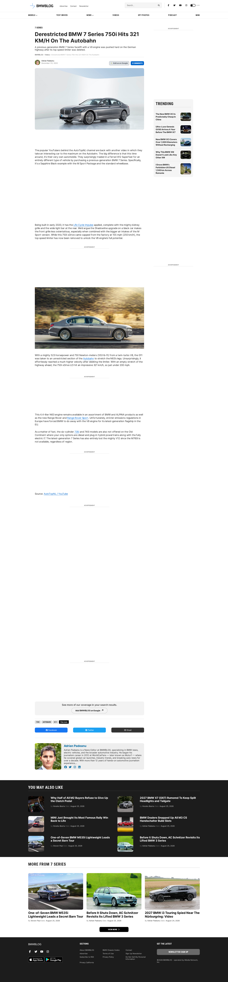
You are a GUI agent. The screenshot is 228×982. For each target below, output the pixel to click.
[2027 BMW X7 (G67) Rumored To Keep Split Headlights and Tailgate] (125, 797)
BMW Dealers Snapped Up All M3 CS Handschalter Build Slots (163, 819)
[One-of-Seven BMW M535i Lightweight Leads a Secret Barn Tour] (36, 837)
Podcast (172, 15)
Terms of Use (108, 953)
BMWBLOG (39, 55)
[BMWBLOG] (49, 944)
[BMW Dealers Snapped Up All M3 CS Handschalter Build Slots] (125, 817)
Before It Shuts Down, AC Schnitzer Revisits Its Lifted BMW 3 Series (112, 914)
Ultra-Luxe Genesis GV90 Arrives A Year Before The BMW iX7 (165, 129)
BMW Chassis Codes (111, 950)
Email (128, 730)
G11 (55, 722)
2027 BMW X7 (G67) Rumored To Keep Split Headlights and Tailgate (168, 799)
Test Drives (62, 15)
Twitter (90, 730)
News (89, 15)
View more (113, 929)
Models (31, 15)
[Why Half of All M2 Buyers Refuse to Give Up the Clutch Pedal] (36, 797)
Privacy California (87, 962)
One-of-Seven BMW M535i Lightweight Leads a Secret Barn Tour (55, 914)
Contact (73, 6)
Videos (116, 15)
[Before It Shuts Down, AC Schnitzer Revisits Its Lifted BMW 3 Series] (125, 837)
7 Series (39, 27)
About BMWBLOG (87, 950)
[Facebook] (168, 5)
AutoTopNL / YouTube (56, 493)
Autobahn (88, 358)
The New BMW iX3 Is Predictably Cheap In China (166, 117)
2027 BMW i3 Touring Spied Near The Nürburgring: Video (172, 914)
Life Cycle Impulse (83, 224)
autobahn (47, 722)
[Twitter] (174, 5)
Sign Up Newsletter (134, 953)
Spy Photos (143, 15)
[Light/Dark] (193, 5)
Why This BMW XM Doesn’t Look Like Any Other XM (166, 155)
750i (37, 722)
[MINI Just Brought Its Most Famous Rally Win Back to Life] (36, 817)
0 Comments (137, 63)
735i (77, 431)
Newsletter (84, 6)
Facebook (52, 730)
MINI (198, 15)
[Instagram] (186, 5)
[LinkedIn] (79, 767)
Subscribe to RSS (87, 957)
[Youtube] (180, 5)
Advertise (64, 6)
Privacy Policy (108, 957)
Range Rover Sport (77, 417)
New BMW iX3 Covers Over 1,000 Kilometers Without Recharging (166, 142)
